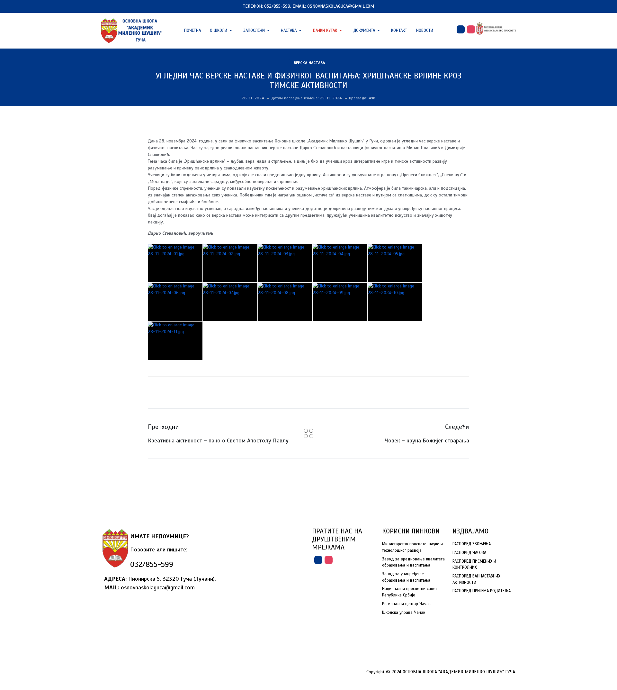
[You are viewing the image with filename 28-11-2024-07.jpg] (230, 302)
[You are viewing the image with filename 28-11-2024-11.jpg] (175, 341)
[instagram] (471, 29)
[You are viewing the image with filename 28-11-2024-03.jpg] (285, 263)
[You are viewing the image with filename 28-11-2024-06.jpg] (175, 302)
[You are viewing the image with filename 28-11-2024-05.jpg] (395, 263)
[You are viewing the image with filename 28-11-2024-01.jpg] (175, 263)
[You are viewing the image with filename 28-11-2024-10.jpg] (395, 302)
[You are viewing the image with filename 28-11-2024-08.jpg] (285, 302)
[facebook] (461, 29)
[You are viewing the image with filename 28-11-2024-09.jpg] (340, 302)
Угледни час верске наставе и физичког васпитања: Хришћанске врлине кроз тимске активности (308, 80)
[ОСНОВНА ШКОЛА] (132, 30)
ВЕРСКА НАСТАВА (309, 62)
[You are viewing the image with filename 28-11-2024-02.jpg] (230, 263)
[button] (222, 30)
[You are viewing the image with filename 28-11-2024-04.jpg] (340, 263)
